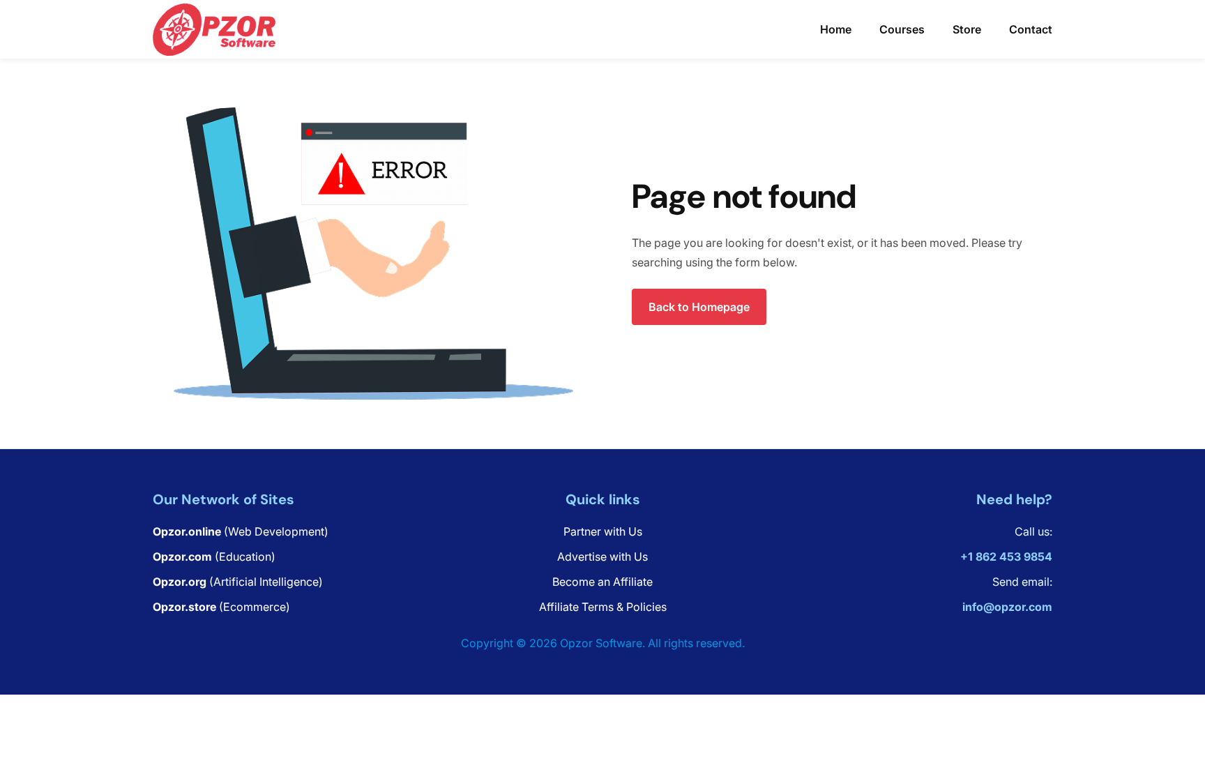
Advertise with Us (602, 557)
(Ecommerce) (221, 607)
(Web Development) (240, 531)
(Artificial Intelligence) (238, 582)
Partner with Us (602, 531)
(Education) (214, 557)
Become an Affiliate (602, 582)
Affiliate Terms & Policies (603, 607)
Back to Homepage (699, 307)
